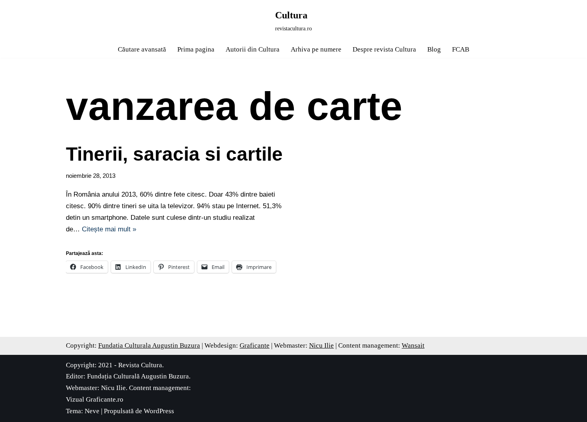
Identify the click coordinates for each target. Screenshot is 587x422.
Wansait (413, 345)
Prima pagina (195, 49)
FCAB (460, 49)
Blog (434, 49)
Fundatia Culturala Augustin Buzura (149, 345)
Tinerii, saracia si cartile (174, 154)
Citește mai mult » (109, 229)
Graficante (255, 345)
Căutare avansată (142, 49)
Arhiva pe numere (316, 49)
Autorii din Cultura (253, 49)
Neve (92, 411)
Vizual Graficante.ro (94, 399)
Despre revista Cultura (384, 49)
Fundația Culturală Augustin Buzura (138, 376)
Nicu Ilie (321, 345)
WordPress (159, 411)
